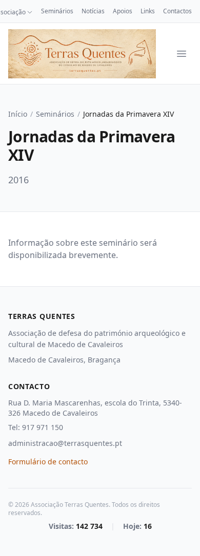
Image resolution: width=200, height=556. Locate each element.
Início (17, 114)
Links (148, 11)
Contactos (177, 11)
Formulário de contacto (48, 461)
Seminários (57, 11)
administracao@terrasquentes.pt (65, 443)
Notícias (93, 11)
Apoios (122, 11)
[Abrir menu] (181, 54)
